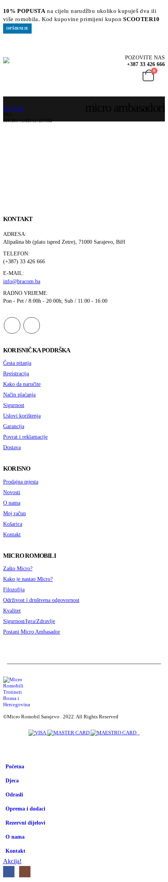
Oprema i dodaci (25, 808)
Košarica (12, 524)
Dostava (12, 447)
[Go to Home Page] (5, 103)
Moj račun (14, 513)
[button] (8, 51)
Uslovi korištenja (22, 415)
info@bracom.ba (21, 281)
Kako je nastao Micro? (28, 579)
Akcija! (12, 861)
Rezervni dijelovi (25, 823)
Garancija (13, 426)
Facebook (12, 325)
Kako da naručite (22, 384)
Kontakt (12, 534)
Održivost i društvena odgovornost (41, 600)
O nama (11, 503)
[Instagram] (24, 871)
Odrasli (14, 794)
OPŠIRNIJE (17, 28)
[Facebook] (8, 871)
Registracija (16, 373)
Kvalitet (12, 610)
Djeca (12, 780)
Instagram (31, 325)
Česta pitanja (17, 363)
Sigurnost (13, 405)
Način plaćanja (19, 394)
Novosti (11, 492)
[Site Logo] (42, 72)
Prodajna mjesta (20, 481)
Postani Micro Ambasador (31, 631)
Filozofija (14, 589)
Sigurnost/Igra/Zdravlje (29, 621)
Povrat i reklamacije (25, 437)
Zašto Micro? (17, 568)
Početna (14, 766)
